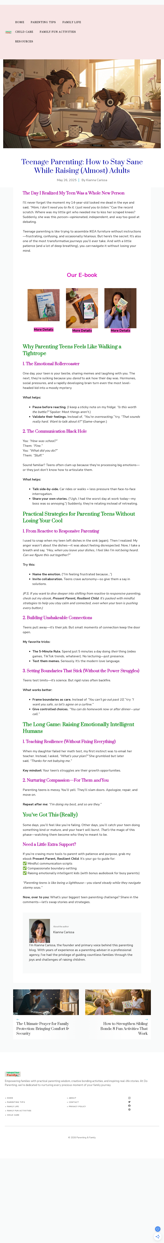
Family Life (71, 22)
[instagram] (129, 1098)
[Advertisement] (122, 32)
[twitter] (129, 1102)
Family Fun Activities (58, 32)
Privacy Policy (77, 1106)
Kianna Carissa (96, 180)
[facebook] (129, 1106)
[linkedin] (129, 1109)
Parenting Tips (43, 22)
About (73, 1098)
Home (19, 22)
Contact (74, 1102)
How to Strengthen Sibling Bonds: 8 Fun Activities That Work (124, 1028)
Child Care (24, 32)
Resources (24, 41)
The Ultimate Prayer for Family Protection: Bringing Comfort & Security (42, 1028)
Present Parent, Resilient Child (75, 598)
